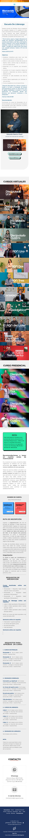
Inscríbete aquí (14, 154)
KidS (23, 811)
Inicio (13, 809)
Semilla (8, 813)
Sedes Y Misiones (7, 811)
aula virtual (14, 158)
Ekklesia (13, 813)
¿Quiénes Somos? (20, 809)
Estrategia (15, 811)
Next (20, 811)
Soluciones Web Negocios (18, 835)
